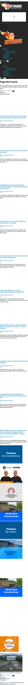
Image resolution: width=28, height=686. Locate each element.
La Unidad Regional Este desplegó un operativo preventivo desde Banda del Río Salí (13, 395)
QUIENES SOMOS (7, 58)
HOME (4, 48)
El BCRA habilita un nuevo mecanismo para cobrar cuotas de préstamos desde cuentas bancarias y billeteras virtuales (13, 432)
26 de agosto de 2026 (7, 331)
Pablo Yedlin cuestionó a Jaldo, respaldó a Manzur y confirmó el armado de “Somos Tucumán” (13, 326)
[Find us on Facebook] (0, 680)
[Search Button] (13, 91)
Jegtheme (13, 684)
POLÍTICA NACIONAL (11, 52)
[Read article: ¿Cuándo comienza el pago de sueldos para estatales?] (14, 349)
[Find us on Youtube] (4, 680)
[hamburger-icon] (0, 46)
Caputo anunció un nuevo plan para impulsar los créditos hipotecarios (14, 256)
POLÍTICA (5, 50)
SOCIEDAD (6, 57)
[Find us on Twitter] (2, 680)
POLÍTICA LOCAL (10, 51)
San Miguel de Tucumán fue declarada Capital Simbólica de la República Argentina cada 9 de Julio (13, 186)
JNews (6, 682)
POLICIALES (6, 55)
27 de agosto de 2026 (7, 120)
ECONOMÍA (6, 54)
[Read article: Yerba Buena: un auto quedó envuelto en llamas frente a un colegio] (14, 209)
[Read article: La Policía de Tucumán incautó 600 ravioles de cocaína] (14, 138)
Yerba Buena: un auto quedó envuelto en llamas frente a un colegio (13, 222)
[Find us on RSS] (5, 680)
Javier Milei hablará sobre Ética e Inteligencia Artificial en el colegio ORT (12, 291)
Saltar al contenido (5, 0)
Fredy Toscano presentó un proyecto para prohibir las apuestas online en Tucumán (13, 116)
